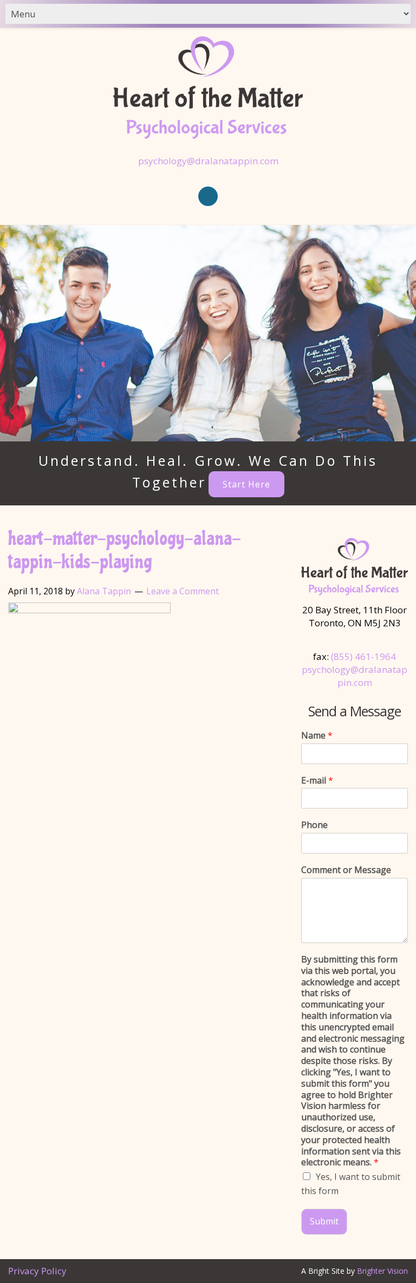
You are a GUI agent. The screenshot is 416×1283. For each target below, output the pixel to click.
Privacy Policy (37, 1271)
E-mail (317, 780)
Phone (314, 825)
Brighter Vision (382, 1271)
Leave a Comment (182, 591)
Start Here (246, 484)
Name (317, 735)
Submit (324, 1221)
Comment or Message (346, 870)
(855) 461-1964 (363, 656)
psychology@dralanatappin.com (208, 161)
